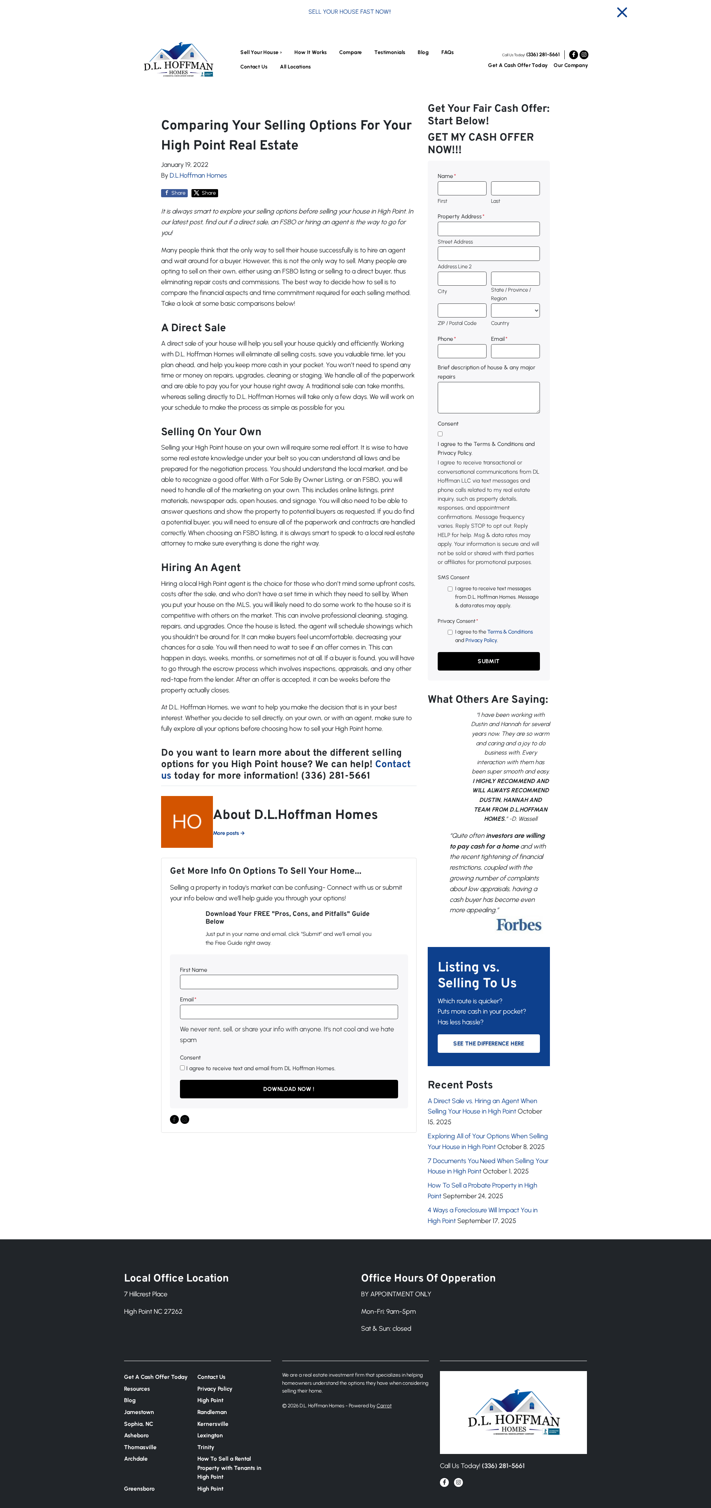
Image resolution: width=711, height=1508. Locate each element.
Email (188, 999)
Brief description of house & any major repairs (486, 372)
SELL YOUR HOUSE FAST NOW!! (349, 11)
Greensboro (139, 1488)
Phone (447, 338)
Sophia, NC (138, 1423)
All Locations (295, 67)
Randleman (212, 1411)
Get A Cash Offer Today (518, 65)
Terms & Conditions (510, 631)
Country (500, 323)
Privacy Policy (481, 640)
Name (447, 175)
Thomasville (140, 1447)
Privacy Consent (458, 621)
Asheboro (136, 1435)
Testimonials (389, 52)
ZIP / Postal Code (457, 323)
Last (495, 201)
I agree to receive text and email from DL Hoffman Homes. (261, 1068)
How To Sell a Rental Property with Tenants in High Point (229, 1467)
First (442, 201)
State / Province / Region (511, 294)
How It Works (310, 52)
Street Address (455, 241)
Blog (423, 52)
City (442, 291)
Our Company (571, 65)
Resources (137, 1388)
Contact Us (253, 67)
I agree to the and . (494, 636)
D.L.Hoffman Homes (198, 175)
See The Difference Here (488, 1043)
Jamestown (139, 1411)
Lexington (210, 1435)
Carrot (384, 1405)
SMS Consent (454, 577)
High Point (210, 1400)
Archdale (136, 1458)
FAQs (447, 52)
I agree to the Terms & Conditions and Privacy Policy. (486, 448)
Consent (190, 1057)
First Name (193, 969)
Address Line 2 (455, 266)
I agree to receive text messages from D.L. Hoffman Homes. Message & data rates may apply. (497, 597)
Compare (350, 52)
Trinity (205, 1447)
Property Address (461, 216)
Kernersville (212, 1423)
